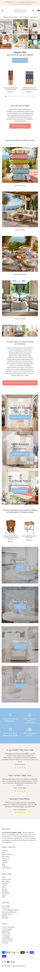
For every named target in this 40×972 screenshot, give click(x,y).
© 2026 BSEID (6, 966)
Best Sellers (6, 881)
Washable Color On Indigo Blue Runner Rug (29, 88)
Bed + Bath (5, 856)
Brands (4, 889)
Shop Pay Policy (7, 941)
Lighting (4, 860)
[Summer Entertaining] (20, 254)
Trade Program (7, 929)
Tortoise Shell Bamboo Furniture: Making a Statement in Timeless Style (19, 511)
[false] (10, 715)
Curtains (4, 862)
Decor (4, 852)
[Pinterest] (5, 962)
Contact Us (5, 908)
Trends (4, 885)
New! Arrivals (24, 17)
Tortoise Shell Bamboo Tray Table (29, 536)
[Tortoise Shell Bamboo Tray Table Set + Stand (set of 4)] (10, 526)
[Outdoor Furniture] (20, 298)
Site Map (5, 943)
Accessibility (6, 937)
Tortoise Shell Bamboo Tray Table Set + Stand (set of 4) (10, 537)
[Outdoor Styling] (20, 209)
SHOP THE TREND (20, 490)
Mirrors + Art (6, 858)
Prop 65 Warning (7, 939)
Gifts (3, 897)
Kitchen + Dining (7, 854)
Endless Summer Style (10, 17)
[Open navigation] (2, 10)
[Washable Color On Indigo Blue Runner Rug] (29, 77)
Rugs (3, 864)
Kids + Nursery (6, 868)
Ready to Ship (6, 879)
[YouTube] (8, 962)
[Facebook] (2, 962)
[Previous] (4, 3)
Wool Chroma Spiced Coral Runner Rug (10, 88)
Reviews (4, 916)
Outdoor (5, 866)
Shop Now (20, 607)
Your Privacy (6, 935)
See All (20, 567)
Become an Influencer (9, 912)
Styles (4, 887)
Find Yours (20, 646)
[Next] (36, 3)
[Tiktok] (13, 962)
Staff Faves (5, 893)
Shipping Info (6, 931)
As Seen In (5, 883)
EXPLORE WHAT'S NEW (20, 454)
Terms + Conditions (8, 927)
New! (3, 877)
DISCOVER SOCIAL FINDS (20, 417)
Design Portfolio (7, 914)
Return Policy (6, 933)
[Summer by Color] (20, 165)
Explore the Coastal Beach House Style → (20, 383)
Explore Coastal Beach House (20, 60)
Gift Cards (5, 918)
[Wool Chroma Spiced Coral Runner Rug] (10, 77)
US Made (5, 891)
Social (4, 895)
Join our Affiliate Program (10, 910)
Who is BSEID (6, 906)
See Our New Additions (20, 126)
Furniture (5, 850)
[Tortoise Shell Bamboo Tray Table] (29, 526)
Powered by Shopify (18, 966)
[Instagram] (11, 962)
